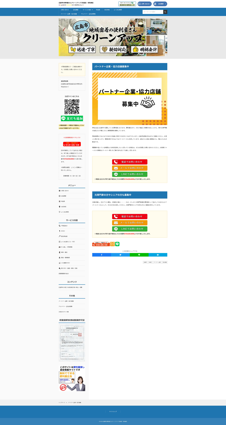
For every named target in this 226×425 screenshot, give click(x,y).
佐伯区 (150, 262)
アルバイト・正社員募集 (88, 14)
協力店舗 (165, 262)
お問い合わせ (65, 10)
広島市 (145, 262)
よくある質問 (118, 10)
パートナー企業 (157, 262)
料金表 (98, 10)
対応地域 (107, 10)
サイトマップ (113, 411)
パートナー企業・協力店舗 (69, 14)
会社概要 (75, 10)
